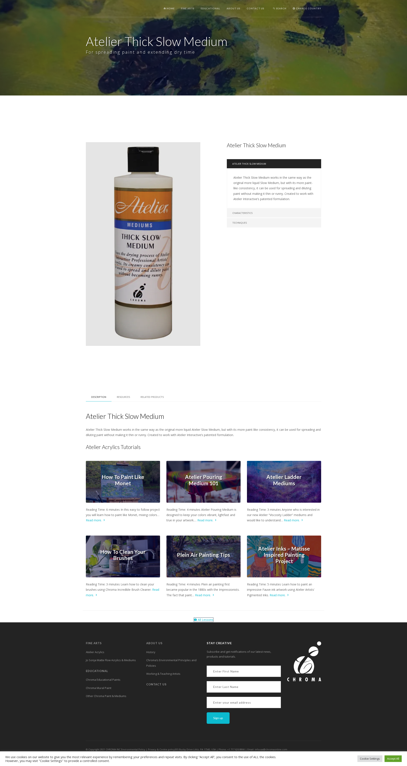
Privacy (152, 749)
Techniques (239, 222)
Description (98, 396)
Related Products (152, 396)
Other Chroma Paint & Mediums (106, 696)
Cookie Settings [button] (370, 758)
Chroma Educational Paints (103, 680)
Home (170, 8)
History (150, 652)
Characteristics (242, 213)
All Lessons (205, 620)
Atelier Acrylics (95, 652)
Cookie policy (167, 749)
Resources (123, 396)
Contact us (255, 8)
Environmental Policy (133, 749)
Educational (210, 8)
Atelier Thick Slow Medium (249, 163)
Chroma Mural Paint (98, 688)
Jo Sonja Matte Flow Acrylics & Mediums (111, 660)
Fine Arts (187, 8)
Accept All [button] (393, 758)
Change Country (308, 8)
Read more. (94, 520)
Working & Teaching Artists (163, 674)
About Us (233, 8)
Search (280, 8)
